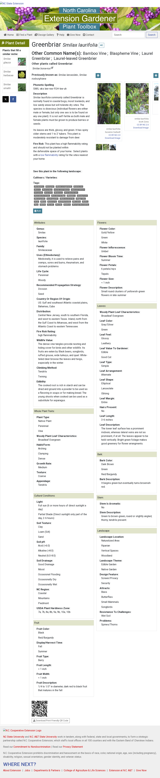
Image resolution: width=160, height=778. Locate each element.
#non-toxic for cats (71, 192)
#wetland (67, 204)
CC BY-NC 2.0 (114, 135)
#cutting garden (52, 198)
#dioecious (58, 192)
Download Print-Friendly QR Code (51, 720)
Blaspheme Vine (124, 53)
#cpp (36, 204)
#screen (50, 204)
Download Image (112, 138)
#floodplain (71, 195)
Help (61, 34)
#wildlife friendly (64, 201)
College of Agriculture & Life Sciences (84, 770)
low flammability (49, 155)
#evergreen (50, 186)
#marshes (48, 192)
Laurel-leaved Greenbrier (75, 58)
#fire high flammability (80, 204)
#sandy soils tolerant (61, 190)
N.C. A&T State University (43, 736)
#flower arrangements (64, 186)
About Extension (12, 770)
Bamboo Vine (94, 53)
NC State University (13, 736)
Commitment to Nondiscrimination (31, 746)
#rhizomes (38, 192)
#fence (43, 201)
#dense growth (40, 198)
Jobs (27, 770)
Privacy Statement (73, 746)
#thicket (59, 204)
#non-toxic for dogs (58, 195)
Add (38, 211)
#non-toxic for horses (42, 195)
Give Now (74, 34)
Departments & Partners (47, 770)
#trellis (85, 201)
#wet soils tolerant (78, 190)
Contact (89, 34)
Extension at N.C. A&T (120, 770)
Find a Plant (25, 34)
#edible (42, 204)
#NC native (76, 201)
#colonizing (52, 201)
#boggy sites (80, 198)
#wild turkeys (47, 190)
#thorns (37, 190)
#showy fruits (82, 195)
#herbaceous (39, 186)
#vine (36, 201)
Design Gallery (46, 34)
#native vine (78, 186)
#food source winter (67, 198)
